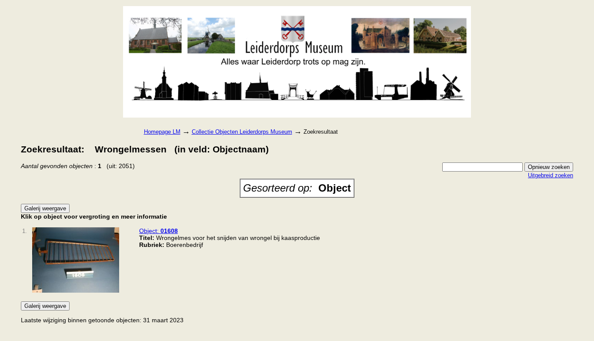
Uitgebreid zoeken (550, 175)
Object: (158, 230)
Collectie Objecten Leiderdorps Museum (242, 131)
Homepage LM (162, 131)
